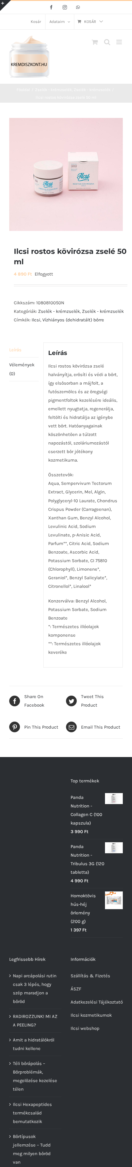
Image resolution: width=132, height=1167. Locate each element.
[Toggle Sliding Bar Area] (5, 5)
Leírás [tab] (15, 350)
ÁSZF (76, 989)
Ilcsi (36, 320)
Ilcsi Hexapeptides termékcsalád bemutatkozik (32, 1113)
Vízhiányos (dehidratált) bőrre (73, 320)
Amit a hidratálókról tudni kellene (33, 1044)
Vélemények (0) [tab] (21, 369)
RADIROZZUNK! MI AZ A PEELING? (35, 1021)
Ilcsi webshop (85, 1028)
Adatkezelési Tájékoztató (97, 1002)
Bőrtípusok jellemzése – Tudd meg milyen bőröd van (32, 1149)
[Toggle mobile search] (107, 42)
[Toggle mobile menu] (119, 42)
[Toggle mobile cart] (95, 42)
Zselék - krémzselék (59, 311)
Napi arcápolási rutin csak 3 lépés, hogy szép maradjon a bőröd (34, 988)
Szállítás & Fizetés (90, 976)
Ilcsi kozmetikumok (91, 1015)
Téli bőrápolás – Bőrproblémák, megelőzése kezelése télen (35, 1076)
